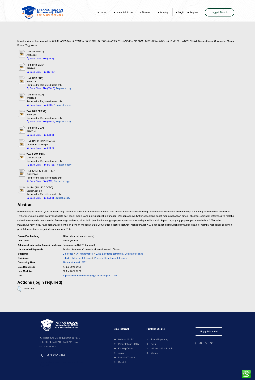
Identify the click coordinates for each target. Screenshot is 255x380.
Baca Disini (35, 58)
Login (180, 12)
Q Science (68, 253)
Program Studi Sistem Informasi (110, 258)
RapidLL (122, 362)
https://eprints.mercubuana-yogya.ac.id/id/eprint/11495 (90, 275)
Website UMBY (126, 339)
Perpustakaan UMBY (128, 344)
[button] (19, 289)
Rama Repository (159, 339)
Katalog (163, 12)
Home (103, 12)
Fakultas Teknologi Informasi (77, 258)
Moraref (154, 353)
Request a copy (63, 88)
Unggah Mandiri (219, 12)
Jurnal (121, 353)
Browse (146, 12)
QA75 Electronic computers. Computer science (119, 253)
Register (194, 12)
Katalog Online (125, 348)
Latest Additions (124, 12)
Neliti (153, 344)
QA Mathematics (84, 253)
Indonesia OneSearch (161, 348)
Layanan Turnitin (126, 357)
